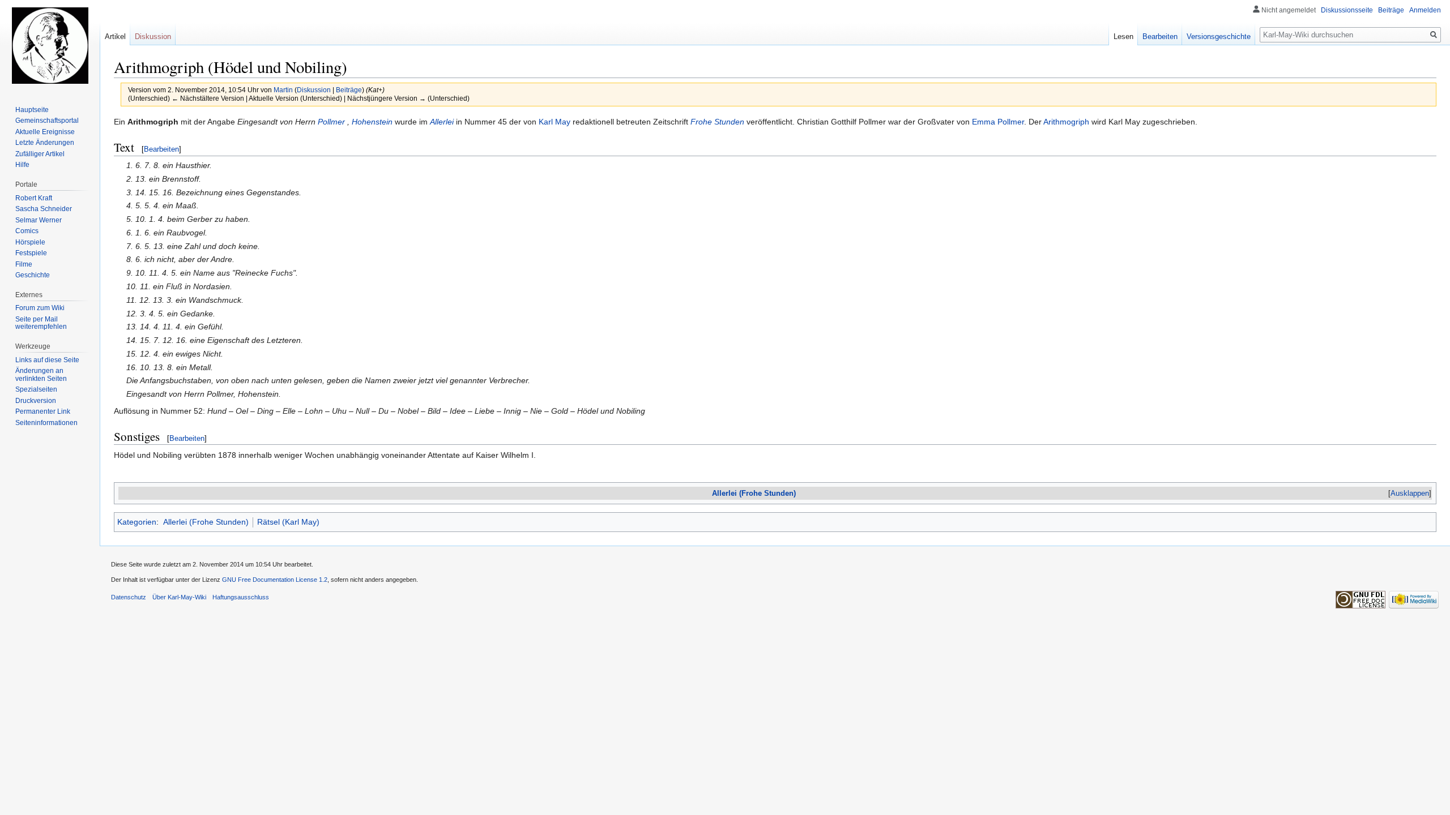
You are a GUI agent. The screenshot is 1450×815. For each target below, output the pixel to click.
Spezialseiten (36, 389)
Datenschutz (128, 597)
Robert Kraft (33, 198)
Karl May (554, 121)
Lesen (1123, 36)
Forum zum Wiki (40, 308)
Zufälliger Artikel (40, 154)
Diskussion (314, 89)
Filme (23, 264)
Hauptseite (32, 110)
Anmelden (1425, 10)
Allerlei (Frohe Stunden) (754, 493)
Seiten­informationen (46, 423)
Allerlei (442, 121)
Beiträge (349, 89)
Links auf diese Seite (47, 360)
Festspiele (31, 253)
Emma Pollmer (998, 121)
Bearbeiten (161, 149)
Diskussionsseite (1347, 10)
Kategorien (136, 521)
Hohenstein (372, 121)
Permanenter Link (42, 411)
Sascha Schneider (43, 209)
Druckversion (35, 401)
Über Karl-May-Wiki (179, 597)
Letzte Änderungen (44, 143)
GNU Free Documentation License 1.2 (274, 579)
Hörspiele (30, 242)
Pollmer (331, 121)
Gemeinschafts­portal (47, 121)
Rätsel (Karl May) (288, 521)
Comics (27, 231)
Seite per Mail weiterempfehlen (41, 323)
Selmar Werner (38, 220)
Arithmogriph (1066, 121)
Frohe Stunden (717, 121)
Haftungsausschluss (240, 597)
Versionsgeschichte (1219, 36)
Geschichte (32, 275)
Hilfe (22, 165)
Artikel (115, 36)
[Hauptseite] (50, 45)
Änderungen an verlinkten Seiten (41, 375)
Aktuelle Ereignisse (45, 132)
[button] (1409, 493)
